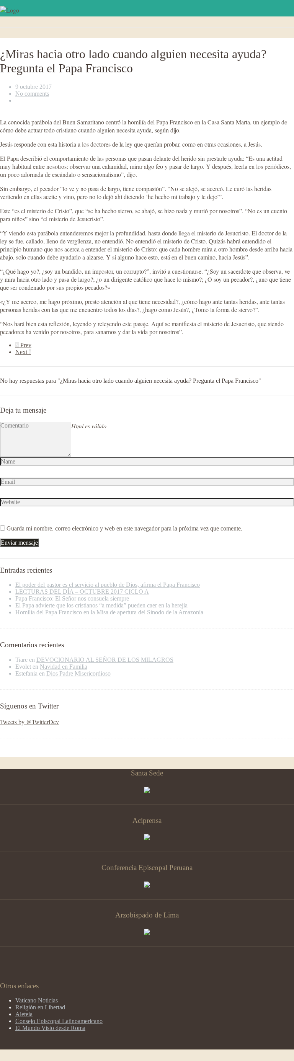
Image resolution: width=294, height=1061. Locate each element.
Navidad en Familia (63, 666)
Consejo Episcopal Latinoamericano (59, 1021)
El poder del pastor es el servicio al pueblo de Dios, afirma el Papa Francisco (107, 584)
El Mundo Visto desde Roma (50, 1028)
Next (23, 352)
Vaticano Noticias (36, 1000)
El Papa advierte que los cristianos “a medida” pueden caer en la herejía (101, 605)
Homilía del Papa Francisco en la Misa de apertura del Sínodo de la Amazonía (109, 612)
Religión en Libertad (40, 1007)
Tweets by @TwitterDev (29, 722)
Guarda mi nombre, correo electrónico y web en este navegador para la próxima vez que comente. (124, 528)
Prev (23, 345)
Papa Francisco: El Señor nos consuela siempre (72, 598)
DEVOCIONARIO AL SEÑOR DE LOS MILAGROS (104, 659)
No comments (32, 93)
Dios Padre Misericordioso (78, 673)
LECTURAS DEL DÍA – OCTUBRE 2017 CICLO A (82, 591)
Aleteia (24, 1014)
